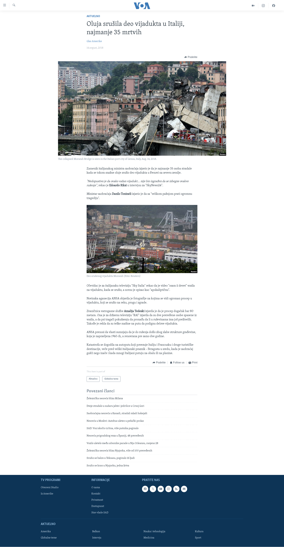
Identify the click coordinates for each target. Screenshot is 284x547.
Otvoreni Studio (50, 487)
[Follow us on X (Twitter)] (153, 489)
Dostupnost (97, 506)
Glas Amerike (94, 41)
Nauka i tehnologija (154, 531)
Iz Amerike (47, 494)
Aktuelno (93, 16)
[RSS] (176, 489)
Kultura (199, 531)
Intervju (96, 537)
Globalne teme (49, 537)
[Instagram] (263, 5)
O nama (95, 487)
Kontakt (95, 494)
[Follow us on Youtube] (161, 489)
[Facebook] (274, 5)
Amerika (46, 531)
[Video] (253, 5)
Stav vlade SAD (99, 512)
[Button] (190, 57)
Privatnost (97, 500)
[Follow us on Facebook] (145, 489)
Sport (198, 537)
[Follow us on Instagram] (168, 489)
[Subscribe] (184, 489)
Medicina (148, 537)
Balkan (96, 531)
